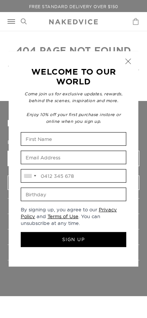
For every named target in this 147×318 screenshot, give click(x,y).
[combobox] (29, 176)
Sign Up (73, 239)
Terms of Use (62, 216)
